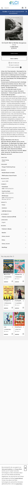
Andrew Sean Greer (8, 329)
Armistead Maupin (8, 276)
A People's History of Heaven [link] (8, 300)
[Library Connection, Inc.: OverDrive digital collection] (14, 3)
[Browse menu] (25, 8)
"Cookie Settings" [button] (18, 478)
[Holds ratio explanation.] (21, 67)
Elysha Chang (19, 276)
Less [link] (5, 327)
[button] (14, 54)
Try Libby (4, 11)
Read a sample (14, 58)
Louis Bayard (18, 303)
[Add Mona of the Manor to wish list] (12, 281)
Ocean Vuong (14, 46)
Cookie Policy (18, 484)
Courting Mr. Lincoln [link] (19, 300)
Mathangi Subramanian (8, 303)
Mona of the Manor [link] (8, 274)
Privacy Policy (18, 469)
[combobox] (11, 8)
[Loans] (22, 8)
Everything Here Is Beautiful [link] (19, 327)
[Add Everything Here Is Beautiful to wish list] (23, 334)
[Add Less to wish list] (12, 334)
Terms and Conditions (7, 469)
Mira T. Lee (18, 329)
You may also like (7, 256)
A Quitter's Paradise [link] (19, 274)
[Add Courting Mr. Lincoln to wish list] (23, 308)
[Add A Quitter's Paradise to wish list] (23, 281)
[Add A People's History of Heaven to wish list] (12, 308)
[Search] (2, 8)
